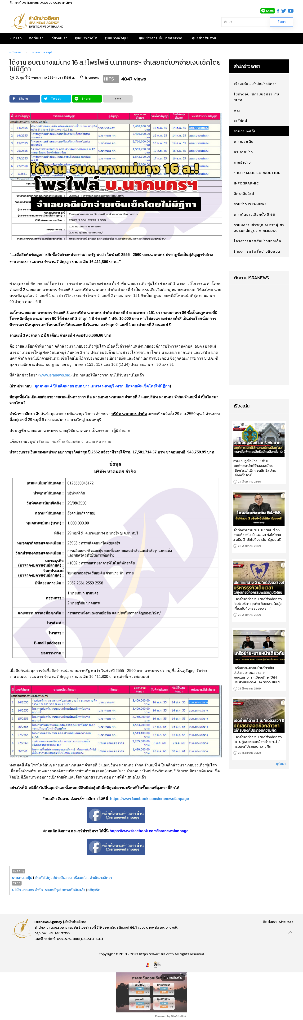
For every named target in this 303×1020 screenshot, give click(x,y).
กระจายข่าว (243, 152)
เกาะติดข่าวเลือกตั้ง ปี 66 (254, 214)
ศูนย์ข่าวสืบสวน (204, 38)
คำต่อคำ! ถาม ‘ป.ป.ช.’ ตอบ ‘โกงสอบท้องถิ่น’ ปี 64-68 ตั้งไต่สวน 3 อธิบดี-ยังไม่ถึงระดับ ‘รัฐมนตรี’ (257, 535)
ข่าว (237, 110)
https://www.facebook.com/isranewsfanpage (149, 799)
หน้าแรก (15, 38)
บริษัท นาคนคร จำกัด (27, 889)
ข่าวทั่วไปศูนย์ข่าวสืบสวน (53, 877)
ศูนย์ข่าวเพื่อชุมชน (118, 38)
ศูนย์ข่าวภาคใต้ (86, 38)
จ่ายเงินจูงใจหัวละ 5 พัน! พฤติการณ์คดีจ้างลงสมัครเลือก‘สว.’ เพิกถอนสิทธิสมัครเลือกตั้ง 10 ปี (254, 468)
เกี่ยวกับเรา (58, 38)
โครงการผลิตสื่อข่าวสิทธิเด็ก (257, 241)
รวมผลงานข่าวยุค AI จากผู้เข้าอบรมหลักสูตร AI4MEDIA (259, 227)
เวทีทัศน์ (240, 120)
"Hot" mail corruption (257, 172)
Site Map (286, 921)
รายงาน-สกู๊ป (42, 52)
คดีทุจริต (93, 889)
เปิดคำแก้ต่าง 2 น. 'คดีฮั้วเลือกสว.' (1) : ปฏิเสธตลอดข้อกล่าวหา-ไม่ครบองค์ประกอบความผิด (258, 742)
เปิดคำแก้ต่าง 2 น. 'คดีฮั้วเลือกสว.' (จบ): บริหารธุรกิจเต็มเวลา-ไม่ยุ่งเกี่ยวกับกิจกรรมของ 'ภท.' (258, 604)
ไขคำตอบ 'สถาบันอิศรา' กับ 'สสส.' (256, 97)
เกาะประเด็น (244, 141)
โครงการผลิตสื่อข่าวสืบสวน (257, 251)
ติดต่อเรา (36, 38)
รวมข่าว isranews (250, 204)
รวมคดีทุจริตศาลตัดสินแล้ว (65, 889)
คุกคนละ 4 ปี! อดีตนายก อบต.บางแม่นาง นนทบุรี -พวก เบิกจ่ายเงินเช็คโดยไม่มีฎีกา (102, 386)
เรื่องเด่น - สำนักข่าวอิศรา (93, 877)
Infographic (246, 183)
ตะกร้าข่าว (242, 162)
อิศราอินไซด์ (244, 193)
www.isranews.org (55, 375)
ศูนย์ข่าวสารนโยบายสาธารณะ (162, 38)
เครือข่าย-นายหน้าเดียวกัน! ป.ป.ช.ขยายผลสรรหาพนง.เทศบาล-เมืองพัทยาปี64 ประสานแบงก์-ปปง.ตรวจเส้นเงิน (257, 675)
